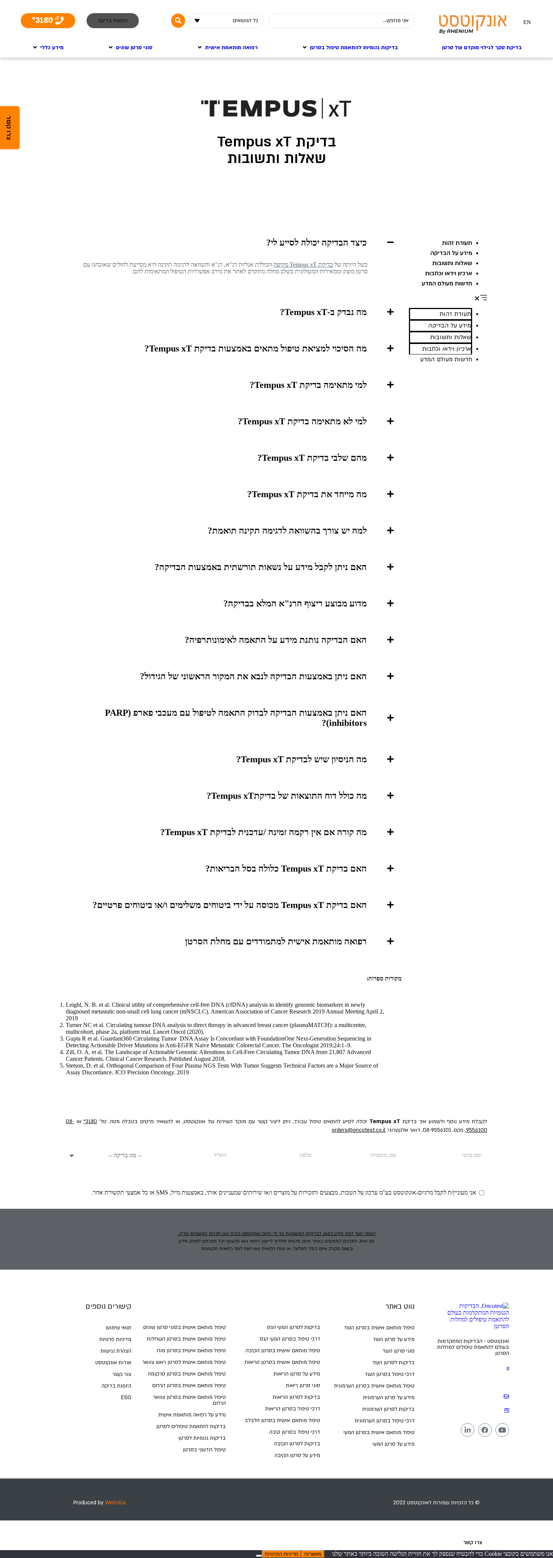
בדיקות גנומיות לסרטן (202, 1438)
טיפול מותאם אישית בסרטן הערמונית (374, 1385)
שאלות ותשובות (452, 263)
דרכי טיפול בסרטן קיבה (294, 1432)
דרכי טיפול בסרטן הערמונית (385, 1420)
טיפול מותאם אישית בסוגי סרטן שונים (184, 1327)
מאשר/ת (313, 1554)
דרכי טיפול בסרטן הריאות (292, 1408)
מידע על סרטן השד (394, 1339)
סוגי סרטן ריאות (303, 1385)
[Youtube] (502, 1430)
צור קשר (121, 1374)
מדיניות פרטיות (115, 1339)
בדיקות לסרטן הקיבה (297, 1443)
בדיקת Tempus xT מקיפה (303, 264)
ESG (126, 1397)
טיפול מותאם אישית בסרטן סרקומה (187, 1373)
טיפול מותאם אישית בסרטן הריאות (282, 1362)
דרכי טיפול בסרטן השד (390, 1374)
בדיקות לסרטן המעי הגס (293, 1327)
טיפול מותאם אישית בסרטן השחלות (186, 1338)
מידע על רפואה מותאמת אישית (192, 1414)
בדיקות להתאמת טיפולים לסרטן (191, 1426)
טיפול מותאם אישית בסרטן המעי (379, 1432)
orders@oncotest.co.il (359, 1130)
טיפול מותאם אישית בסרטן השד (379, 1327)
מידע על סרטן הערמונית (389, 1397)
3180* (90, 1121)
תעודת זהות (457, 243)
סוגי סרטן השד (398, 1350)
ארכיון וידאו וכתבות (448, 273)
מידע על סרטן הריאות (296, 1373)
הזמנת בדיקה (116, 1385)
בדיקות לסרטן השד (393, 1362)
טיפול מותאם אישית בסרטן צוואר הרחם (189, 1400)
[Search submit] (178, 21)
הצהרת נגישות (115, 1350)
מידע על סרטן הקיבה (297, 1455)
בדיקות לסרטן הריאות (296, 1397)
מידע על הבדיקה (451, 253)
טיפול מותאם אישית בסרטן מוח (191, 1350)
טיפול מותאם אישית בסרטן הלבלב (282, 1420)
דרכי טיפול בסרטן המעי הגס (290, 1338)
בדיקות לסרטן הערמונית (388, 1409)
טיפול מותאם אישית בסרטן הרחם (189, 1385)
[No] (259, 1556)
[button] (448, 298)
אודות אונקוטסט (113, 1362)
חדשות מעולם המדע (447, 283)
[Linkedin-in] (467, 1430)
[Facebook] (485, 1430)
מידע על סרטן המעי (393, 1444)
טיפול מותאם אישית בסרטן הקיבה (283, 1350)
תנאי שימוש (118, 1327)
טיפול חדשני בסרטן (204, 1449)
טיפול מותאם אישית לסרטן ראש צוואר (184, 1362)
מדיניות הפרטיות (281, 1554)
